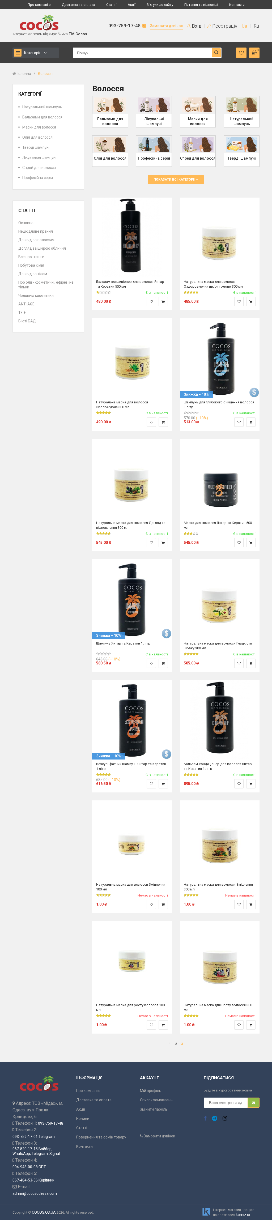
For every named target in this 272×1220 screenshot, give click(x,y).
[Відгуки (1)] (103, 895)
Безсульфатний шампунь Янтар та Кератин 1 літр (131, 766)
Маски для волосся (39, 127)
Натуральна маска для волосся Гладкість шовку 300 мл (218, 645)
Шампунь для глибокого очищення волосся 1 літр (219, 404)
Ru (256, 26)
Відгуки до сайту (160, 5)
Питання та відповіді (201, 5)
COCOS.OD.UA (44, 1212)
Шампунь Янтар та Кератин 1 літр (123, 643)
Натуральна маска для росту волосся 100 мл (130, 1007)
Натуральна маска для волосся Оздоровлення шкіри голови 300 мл (213, 284)
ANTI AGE (26, 304)
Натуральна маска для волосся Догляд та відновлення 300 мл (130, 525)
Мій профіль (150, 1091)
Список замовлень (156, 1100)
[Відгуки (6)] (103, 533)
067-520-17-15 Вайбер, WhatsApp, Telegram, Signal (36, 1151)
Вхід (196, 26)
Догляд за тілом (32, 274)
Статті (111, 5)
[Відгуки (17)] (191, 1016)
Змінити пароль (153, 1109)
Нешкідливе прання (35, 231)
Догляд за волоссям (36, 240)
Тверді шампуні (35, 147)
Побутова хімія (31, 265)
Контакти (237, 5)
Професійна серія (37, 178)
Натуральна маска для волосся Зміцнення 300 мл (218, 886)
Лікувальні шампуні (39, 157)
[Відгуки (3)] (191, 292)
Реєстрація (224, 26)
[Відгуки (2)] (103, 292)
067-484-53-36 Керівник (33, 1180)
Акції (131, 5)
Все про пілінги (31, 257)
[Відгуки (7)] (191, 533)
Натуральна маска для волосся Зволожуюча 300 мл (122, 404)
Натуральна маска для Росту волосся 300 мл (218, 1007)
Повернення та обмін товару (101, 1137)
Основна (25, 223)
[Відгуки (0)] (191, 413)
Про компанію (39, 5)
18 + (22, 312)
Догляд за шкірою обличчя (42, 248)
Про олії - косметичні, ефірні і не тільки (46, 284)
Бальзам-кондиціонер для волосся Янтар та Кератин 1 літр (218, 766)
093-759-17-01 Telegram (33, 1136)
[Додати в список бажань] (151, 301)
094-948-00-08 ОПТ (29, 1167)
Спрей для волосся (39, 167)
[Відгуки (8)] (103, 1016)
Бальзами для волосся (42, 117)
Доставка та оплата (78, 5)
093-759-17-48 (124, 25)
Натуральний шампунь (42, 107)
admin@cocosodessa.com (34, 1193)
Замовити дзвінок (166, 26)
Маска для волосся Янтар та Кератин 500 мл (218, 525)
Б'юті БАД (27, 321)
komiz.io (243, 1215)
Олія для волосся (37, 137)
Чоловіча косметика (36, 295)
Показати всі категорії (175, 179)
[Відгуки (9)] (103, 413)
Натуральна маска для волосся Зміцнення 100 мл (130, 886)
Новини (82, 1118)
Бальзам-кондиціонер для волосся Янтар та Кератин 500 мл (130, 284)
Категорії (32, 53)
